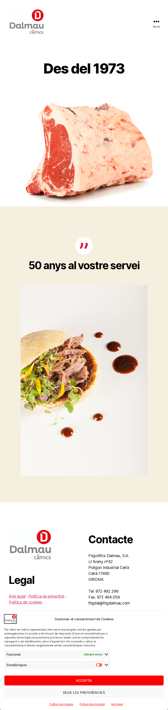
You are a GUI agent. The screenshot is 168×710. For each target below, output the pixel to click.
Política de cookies (61, 704)
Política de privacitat (92, 704)
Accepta (84, 680)
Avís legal (117, 704)
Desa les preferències (84, 692)
